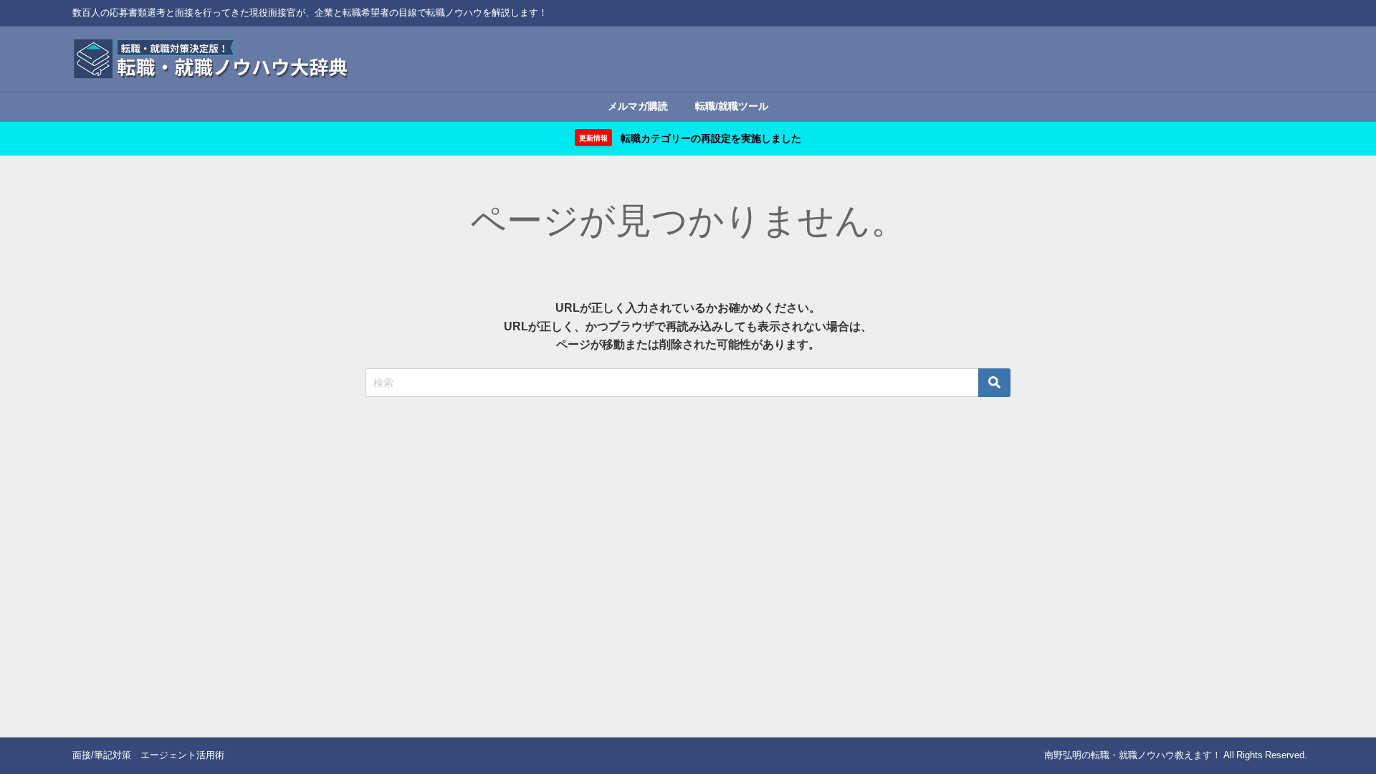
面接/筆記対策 (101, 755)
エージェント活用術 (182, 755)
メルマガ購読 (638, 106)
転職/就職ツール (731, 106)
